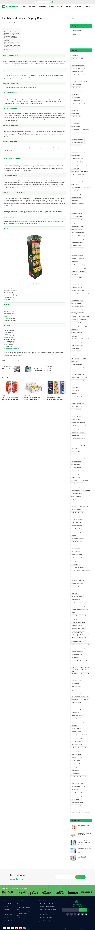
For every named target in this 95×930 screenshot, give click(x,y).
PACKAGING (42, 6)
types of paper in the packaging (78, 268)
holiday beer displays (76, 161)
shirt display (74, 165)
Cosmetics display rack (10, 348)
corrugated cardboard (76, 119)
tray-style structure (76, 496)
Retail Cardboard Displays (77, 74)
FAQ (73, 612)
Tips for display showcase (77, 203)
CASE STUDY (60, 6)
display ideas (75, 171)
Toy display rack (8, 337)
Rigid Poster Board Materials (78, 783)
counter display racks (76, 699)
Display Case (74, 593)
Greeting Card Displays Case (78, 622)
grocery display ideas (76, 332)
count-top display (75, 113)
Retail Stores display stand (83, 570)
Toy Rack (84, 358)
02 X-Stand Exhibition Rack (9, 34)
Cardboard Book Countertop (77, 641)
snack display (74, 94)
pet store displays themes (77, 142)
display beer (83, 165)
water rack (74, 400)
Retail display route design (77, 538)
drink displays (74, 387)
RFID (84, 786)
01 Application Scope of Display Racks (12, 45)
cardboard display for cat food (78, 152)
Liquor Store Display (76, 487)
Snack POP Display (76, 515)
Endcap (86, 699)
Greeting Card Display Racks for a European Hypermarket (78, 632)
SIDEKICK (74, 673)
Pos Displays (74, 425)
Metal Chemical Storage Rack (78, 522)
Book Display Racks (76, 561)
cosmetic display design (77, 364)
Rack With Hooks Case (77, 802)
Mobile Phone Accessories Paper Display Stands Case (80, 635)
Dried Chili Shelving (76, 676)
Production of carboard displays (78, 210)
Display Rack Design (76, 541)
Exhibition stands (6, 25)
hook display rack (75, 786)
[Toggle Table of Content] (18, 30)
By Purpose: (8, 50)
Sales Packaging (75, 377)
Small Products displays (77, 483)
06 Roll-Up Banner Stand (9, 40)
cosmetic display (75, 110)
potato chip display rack (77, 71)
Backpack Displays (76, 416)
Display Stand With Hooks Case (78, 747)
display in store (75, 184)
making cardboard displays (77, 258)
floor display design (76, 532)
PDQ (73, 383)
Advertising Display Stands (77, 470)
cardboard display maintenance (78, 271)
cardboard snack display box (78, 103)
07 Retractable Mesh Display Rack (13, 42)
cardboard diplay (75, 116)
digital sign (74, 734)
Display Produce (75, 812)
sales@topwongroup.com (69, 1)
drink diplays (74, 445)
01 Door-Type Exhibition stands (12, 33)
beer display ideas (75, 168)
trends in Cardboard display (77, 242)
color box (74, 319)
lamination (86, 487)
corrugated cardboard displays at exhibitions (78, 313)
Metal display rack (9, 311)
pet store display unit (76, 145)
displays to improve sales (77, 229)
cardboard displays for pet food (78, 148)
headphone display (76, 251)
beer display (74, 81)
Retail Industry (75, 657)
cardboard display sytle (76, 197)
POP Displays (75, 573)
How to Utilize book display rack (78, 567)
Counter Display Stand (76, 792)
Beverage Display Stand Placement (79, 506)
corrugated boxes (75, 297)
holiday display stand (76, 409)
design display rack (76, 451)
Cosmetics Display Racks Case (78, 615)
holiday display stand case (77, 345)
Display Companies (76, 770)
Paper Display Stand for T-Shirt (78, 602)
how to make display (76, 187)
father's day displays (76, 441)
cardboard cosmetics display (78, 107)
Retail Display (83, 734)
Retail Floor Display (76, 741)
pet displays (86, 129)
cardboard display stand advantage (79, 326)
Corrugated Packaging (76, 525)
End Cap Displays (84, 673)
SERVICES (51, 6)
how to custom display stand (78, 194)
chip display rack (75, 280)
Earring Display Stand (76, 509)
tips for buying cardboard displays (79, 239)
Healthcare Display (76, 693)
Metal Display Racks (76, 477)
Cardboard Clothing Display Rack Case (80, 609)
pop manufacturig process (77, 580)
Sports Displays (75, 808)
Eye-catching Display (76, 744)
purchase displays (75, 577)
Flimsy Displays (75, 586)
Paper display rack (9, 309)
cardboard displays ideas (77, 226)
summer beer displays (76, 78)
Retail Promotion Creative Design (79, 544)
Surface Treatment (75, 528)
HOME (24, 6)
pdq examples (75, 683)
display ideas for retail (76, 277)
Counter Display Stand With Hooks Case (80, 779)
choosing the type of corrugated (78, 380)
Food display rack (9, 334)
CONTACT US (88, 6)
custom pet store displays (77, 139)
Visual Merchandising (76, 738)
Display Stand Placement (77, 287)
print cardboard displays (77, 181)
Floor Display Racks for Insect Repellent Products (79, 690)
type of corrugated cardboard (78, 374)
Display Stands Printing (76, 715)
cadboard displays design (77, 342)
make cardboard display (77, 554)
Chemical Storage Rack (77, 519)
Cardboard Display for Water (78, 422)
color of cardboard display (77, 264)
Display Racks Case (76, 599)
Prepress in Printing (76, 760)
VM (85, 738)
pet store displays (85, 425)
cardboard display (75, 87)
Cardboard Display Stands (77, 583)
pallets (73, 174)
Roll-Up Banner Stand (76, 493)
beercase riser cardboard (77, 390)
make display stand (76, 773)
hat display (87, 187)
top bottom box (75, 55)
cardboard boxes (84, 293)
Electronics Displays (76, 419)
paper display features (76, 467)
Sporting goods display (76, 728)
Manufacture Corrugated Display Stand (80, 316)
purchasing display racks (77, 300)
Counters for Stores (76, 799)
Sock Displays (75, 412)
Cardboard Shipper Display (77, 705)
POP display (85, 377)
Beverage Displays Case (77, 757)
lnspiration (74, 42)
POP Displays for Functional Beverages (80, 644)
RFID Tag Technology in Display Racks (80, 647)
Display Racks (14, 25)
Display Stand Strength (76, 702)
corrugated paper (75, 454)
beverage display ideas (76, 355)
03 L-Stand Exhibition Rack (11, 36)
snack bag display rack (76, 97)
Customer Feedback (8, 903)
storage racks (74, 329)
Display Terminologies (76, 499)
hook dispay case (75, 763)
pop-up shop (74, 667)
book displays (74, 564)
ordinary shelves (75, 223)
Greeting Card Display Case (78, 628)
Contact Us (6, 909)
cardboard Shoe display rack (78, 606)
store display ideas (76, 245)
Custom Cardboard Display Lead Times (80, 696)
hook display (74, 274)
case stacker (74, 371)
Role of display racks (76, 309)
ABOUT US (68, 6)
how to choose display (76, 219)
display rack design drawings (78, 232)
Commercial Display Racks (77, 306)
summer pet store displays (77, 132)
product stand (74, 535)
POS (73, 570)
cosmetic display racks (76, 396)
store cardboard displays (77, 255)
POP (81, 400)
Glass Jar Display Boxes (77, 551)
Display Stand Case (76, 754)
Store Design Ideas (76, 680)
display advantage (75, 206)
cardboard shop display (76, 557)
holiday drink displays (76, 406)
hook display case (75, 767)
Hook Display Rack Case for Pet (78, 776)
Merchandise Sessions (76, 731)
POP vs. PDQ (75, 338)
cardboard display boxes (77, 158)
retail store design (75, 548)
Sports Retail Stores (76, 805)
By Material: (8, 49)
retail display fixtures (76, 448)
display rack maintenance (77, 303)
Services (6, 917)
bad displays (84, 171)
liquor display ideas (85, 445)
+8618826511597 (22, 905)
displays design (75, 361)
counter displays (75, 155)
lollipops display (82, 174)
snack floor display (76, 100)
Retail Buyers (74, 725)
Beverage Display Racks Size (78, 432)
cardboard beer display (76, 84)
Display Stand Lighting (76, 625)
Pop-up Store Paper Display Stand (79, 660)
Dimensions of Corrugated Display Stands (78, 638)
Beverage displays (82, 383)
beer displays (83, 81)
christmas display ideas (77, 248)
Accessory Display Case (77, 664)
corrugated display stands (77, 458)
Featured (74, 34)
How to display (75, 358)
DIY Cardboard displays (77, 512)
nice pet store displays (76, 136)
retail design (74, 789)
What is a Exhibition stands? (10, 31)
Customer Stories (76, 30)
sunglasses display (76, 322)
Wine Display (74, 393)
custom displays (75, 464)
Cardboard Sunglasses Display (78, 65)
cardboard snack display (77, 90)
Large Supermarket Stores (77, 722)
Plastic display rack (9, 315)
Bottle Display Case (76, 686)
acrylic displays (75, 284)
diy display (74, 177)
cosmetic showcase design (77, 367)
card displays (74, 480)
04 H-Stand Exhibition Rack (11, 37)
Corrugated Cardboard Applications (79, 403)
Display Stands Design (76, 709)
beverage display (75, 348)
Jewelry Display (75, 751)
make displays (75, 200)
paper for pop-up (85, 667)
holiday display (85, 338)
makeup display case (76, 619)
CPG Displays (86, 812)
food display (74, 293)
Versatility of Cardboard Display (78, 62)
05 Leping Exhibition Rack (9, 39)
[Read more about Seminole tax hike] (4, 2)
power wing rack (75, 351)
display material (85, 480)
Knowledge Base (76, 38)
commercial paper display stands (79, 590)
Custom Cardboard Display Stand (79, 503)
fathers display (83, 319)
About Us (6, 906)
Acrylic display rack (9, 313)
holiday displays (75, 429)
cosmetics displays (76, 126)
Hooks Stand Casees (76, 796)
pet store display (75, 129)
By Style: (7, 48)
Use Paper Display (76, 718)
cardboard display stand (77, 58)
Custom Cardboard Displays (78, 68)
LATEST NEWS (78, 6)
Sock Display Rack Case (77, 654)
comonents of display (76, 213)
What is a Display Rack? (9, 43)
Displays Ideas (75, 261)
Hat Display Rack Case (77, 651)
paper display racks (76, 461)
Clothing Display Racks (77, 596)
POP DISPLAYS (32, 6)
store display (74, 190)
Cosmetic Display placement (78, 290)
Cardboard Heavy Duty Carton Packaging (77, 335)
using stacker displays (76, 216)
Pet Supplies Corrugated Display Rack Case (79, 670)
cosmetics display (75, 123)
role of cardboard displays (77, 235)
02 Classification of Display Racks (13, 46)
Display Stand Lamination (77, 712)
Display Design (75, 435)
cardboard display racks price (78, 438)
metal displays (75, 474)
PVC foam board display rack (12, 317)
